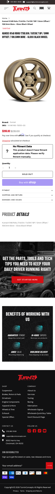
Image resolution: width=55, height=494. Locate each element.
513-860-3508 (16, 2)
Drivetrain (6, 398)
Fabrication (32, 405)
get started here (27, 279)
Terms (22, 491)
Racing (30, 401)
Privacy (16, 491)
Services (31, 394)
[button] (41, 8)
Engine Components (10, 401)
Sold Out (27, 174)
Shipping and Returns (34, 491)
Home (4, 18)
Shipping (6, 140)
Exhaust (5, 413)
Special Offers (8, 417)
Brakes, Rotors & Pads (11, 394)
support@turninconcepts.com (37, 2)
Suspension (7, 390)
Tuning (31, 398)
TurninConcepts (27, 487)
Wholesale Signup (35, 409)
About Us (32, 390)
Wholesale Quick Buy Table (39, 413)
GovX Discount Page (36, 417)
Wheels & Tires (8, 409)
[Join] (49, 465)
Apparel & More (9, 405)
